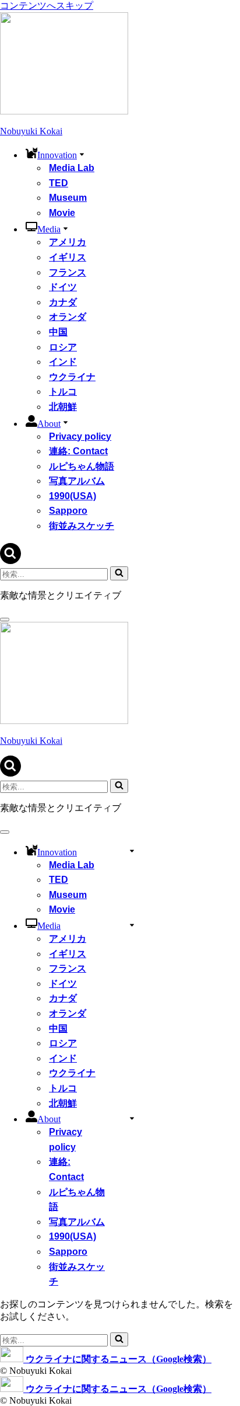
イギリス (67, 257)
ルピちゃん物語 (81, 466)
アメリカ (67, 242)
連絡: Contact (78, 451)
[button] (82, 153)
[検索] (10, 561)
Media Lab (71, 168)
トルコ (63, 391)
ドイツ (63, 287)
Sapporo (68, 511)
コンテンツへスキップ (46, 6)
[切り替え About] (131, 1118)
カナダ (63, 302)
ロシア (63, 347)
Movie (62, 213)
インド (63, 362)
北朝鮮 (63, 407)
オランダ (67, 317)
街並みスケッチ (81, 526)
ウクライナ (72, 377)
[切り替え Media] (131, 925)
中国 (58, 332)
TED (58, 183)
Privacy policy (80, 436)
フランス (67, 272)
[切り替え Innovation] (131, 850)
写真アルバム (77, 481)
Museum (68, 198)
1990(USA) (72, 496)
